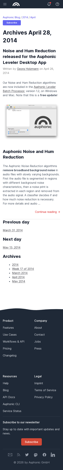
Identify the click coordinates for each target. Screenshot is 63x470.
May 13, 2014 (11, 247)
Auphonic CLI (11, 404)
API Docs (9, 397)
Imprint (38, 383)
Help (6, 383)
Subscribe (11, 22)
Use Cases (10, 334)
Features (8, 327)
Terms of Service (45, 390)
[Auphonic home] (16, 4)
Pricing (7, 348)
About (38, 327)
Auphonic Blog (11, 17)
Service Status (12, 411)
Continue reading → (47, 212)
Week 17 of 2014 (23, 269)
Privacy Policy (43, 397)
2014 (25, 17)
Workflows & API (13, 341)
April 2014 (18, 277)
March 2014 (20, 273)
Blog (6, 390)
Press (37, 348)
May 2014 (18, 281)
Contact (39, 334)
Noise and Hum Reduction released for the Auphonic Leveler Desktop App (29, 56)
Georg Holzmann (28, 68)
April (33, 17)
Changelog (9, 355)
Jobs (37, 341)
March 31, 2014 (13, 230)
